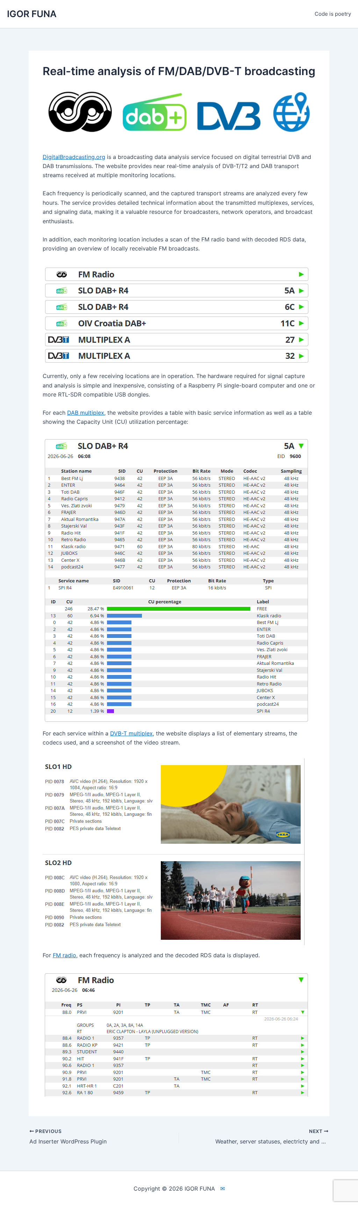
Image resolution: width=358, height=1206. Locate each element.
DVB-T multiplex (131, 733)
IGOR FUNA (32, 13)
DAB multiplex (85, 412)
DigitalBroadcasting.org (74, 156)
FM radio (64, 955)
